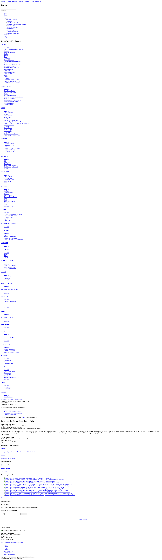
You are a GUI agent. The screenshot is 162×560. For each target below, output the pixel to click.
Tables (6, 256)
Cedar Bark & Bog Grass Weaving (13, 239)
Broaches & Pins (8, 203)
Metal (5, 182)
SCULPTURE (5, 171)
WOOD (3, 108)
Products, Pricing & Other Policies (13, 413)
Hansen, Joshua (5, 468)
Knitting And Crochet (10, 236)
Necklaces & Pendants (10, 192)
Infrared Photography (9, 349)
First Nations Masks (9, 91)
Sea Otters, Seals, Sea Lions (11, 67)
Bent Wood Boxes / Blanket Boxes (13, 97)
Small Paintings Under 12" (11, 167)
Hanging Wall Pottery (10, 145)
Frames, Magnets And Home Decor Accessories (17, 122)
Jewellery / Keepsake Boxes (11, 120)
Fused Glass (7, 373)
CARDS (3, 311)
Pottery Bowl (7, 280)
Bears (5, 57)
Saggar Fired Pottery (9, 149)
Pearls (5, 204)
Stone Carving (8, 178)
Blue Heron (7, 70)
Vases (5, 153)
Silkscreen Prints (8, 217)
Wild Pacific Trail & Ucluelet (11, 82)
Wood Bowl (7, 276)
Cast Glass (7, 376)
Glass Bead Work (8, 206)
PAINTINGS (4, 156)
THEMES (3, 44)
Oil (5, 161)
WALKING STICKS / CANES (9, 289)
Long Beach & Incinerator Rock (12, 61)
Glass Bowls (7, 374)
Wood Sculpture (8, 112)
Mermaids (6, 55)
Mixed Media (7, 181)
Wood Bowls (7, 117)
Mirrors (6, 254)
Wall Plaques (7, 118)
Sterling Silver (8, 195)
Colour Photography (9, 350)
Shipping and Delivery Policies (12, 411)
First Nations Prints (9, 103)
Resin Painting (8, 164)
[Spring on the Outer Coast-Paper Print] (11, 399)
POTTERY (4, 138)
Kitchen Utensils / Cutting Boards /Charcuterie (16, 123)
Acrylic (6, 168)
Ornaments (7, 132)
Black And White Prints (10, 215)
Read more (3, 471)
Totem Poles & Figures (10, 98)
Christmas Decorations (10, 301)
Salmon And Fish (8, 69)
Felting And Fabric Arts (10, 238)
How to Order (8, 410)
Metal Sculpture (8, 397)
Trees (5, 75)
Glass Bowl (7, 278)
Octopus (6, 78)
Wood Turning (8, 115)
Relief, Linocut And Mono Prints (13, 214)
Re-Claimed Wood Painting (11, 134)
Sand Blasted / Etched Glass (11, 377)
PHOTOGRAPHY (6, 344)
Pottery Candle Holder (10, 268)
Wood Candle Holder (9, 265)
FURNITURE (5, 249)
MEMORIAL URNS (7, 317)
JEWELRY (4, 186)
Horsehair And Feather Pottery (12, 148)
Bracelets (6, 194)
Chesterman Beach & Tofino (11, 79)
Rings (5, 198)
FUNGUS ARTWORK (7, 337)
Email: (2, 514)
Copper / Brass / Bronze (10, 197)
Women (6, 76)
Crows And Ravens (9, 66)
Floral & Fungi (8, 73)
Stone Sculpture (8, 387)
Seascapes (6, 51)
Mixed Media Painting (10, 165)
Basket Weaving (8, 104)
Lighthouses (7, 58)
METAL (3, 392)
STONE (3, 382)
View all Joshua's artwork (7, 497)
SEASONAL (4, 296)
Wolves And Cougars (9, 72)
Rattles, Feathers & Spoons (11, 101)
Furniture (6, 126)
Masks (6, 114)
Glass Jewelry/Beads (9, 371)
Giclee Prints (7, 220)
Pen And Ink (7, 360)
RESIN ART (4, 243)
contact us (24, 417)
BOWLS (3, 272)
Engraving (7, 388)
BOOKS (3, 331)
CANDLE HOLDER (7, 260)
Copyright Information (10, 414)
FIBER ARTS (5, 230)
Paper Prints (7, 218)
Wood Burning (8, 129)
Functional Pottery (9, 151)
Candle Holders (8, 128)
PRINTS (3, 209)
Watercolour (7, 162)
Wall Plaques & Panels (10, 92)
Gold (5, 200)
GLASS (3, 366)
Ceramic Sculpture (9, 143)
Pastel (5, 362)
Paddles (6, 94)
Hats (5, 235)
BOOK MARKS (5, 324)
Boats (5, 63)
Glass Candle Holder (9, 267)
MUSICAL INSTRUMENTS (9, 223)
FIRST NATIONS (6, 86)
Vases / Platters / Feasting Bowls (12, 100)
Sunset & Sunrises (9, 60)
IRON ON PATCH (6, 283)
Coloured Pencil (8, 363)
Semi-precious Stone (9, 201)
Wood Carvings (8, 176)
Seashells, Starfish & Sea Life (12, 81)
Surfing (6, 54)
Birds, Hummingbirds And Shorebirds (14, 49)
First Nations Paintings (10, 95)
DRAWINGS (4, 355)
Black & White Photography (11, 352)
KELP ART (4, 304)
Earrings (6, 191)
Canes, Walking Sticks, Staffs (12, 135)
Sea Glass (6, 379)
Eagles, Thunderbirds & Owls (12, 64)
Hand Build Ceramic (9, 179)
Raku (5, 146)
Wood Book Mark (9, 125)
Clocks (6, 257)
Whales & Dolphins (9, 52)
